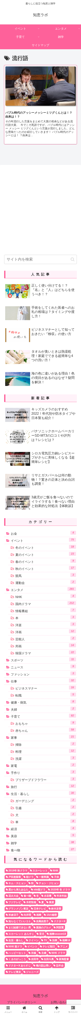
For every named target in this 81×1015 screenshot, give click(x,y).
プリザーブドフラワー (44, 779)
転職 (44, 695)
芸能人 (44, 639)
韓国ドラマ (44, 653)
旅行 (42, 786)
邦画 (44, 646)
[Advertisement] (40, 208)
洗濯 (44, 758)
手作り (42, 772)
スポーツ (42, 660)
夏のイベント (44, 554)
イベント (42, 540)
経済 (42, 829)
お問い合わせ (59, 1002)
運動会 (44, 582)
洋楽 (44, 625)
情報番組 (44, 611)
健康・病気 (42, 702)
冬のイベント (44, 547)
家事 (42, 737)
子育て (42, 716)
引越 (44, 808)
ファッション (42, 674)
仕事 (42, 681)
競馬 (44, 575)
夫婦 (42, 709)
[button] (72, 259)
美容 (42, 836)
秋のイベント (44, 568)
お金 (42, 533)
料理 (44, 751)
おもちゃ (44, 723)
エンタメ (42, 589)
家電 (42, 765)
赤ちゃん (44, 730)
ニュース (42, 667)
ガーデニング (44, 801)
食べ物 (42, 850)
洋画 (44, 632)
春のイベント (44, 561)
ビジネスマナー (44, 688)
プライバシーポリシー (21, 1002)
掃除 (44, 744)
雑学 (42, 843)
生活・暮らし (42, 794)
